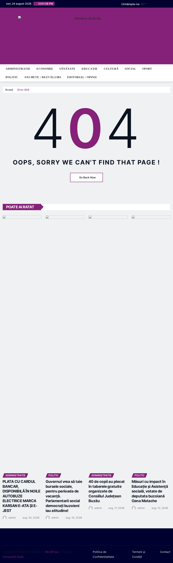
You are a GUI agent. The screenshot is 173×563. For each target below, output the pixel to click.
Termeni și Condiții (138, 554)
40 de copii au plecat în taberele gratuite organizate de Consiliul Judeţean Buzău (107, 491)
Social (130, 68)
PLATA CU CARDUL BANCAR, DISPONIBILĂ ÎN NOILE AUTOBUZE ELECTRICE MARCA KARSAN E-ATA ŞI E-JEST (21, 496)
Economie (44, 68)
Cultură (111, 68)
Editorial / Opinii (82, 77)
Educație (90, 68)
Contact (165, 552)
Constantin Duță (13, 556)
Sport (147, 68)
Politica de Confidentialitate (103, 554)
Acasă (9, 89)
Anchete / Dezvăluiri (42, 77)
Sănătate (67, 68)
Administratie (18, 68)
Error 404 (23, 89)
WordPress (52, 552)
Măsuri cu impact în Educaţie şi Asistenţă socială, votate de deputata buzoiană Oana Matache (150, 491)
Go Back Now (87, 177)
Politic (12, 77)
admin (12, 517)
